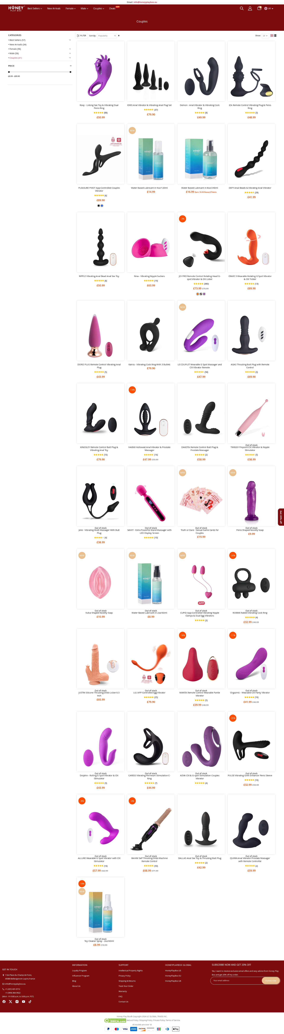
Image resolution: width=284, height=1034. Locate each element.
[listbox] (100, 205)
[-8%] (100, 829)
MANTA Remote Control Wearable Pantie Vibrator (199, 694)
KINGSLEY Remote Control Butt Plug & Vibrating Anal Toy (99, 449)
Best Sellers (17, 40)
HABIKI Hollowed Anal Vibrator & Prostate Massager (149, 449)
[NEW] (151, 158)
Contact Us (123, 1001)
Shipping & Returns (127, 981)
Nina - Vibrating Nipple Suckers (149, 276)
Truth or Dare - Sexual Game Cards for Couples (200, 531)
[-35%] (251, 746)
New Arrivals (18, 44)
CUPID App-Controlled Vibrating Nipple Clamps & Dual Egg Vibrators (199, 614)
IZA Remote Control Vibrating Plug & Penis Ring (250, 106)
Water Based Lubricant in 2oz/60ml (149, 612)
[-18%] (201, 663)
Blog (74, 981)
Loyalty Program (79, 970)
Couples (16, 57)
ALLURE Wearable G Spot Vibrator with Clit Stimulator (99, 860)
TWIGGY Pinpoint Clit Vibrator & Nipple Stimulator (250, 449)
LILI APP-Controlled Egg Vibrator (149, 692)
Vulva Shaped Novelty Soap (99, 612)
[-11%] (251, 663)
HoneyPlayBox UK (173, 981)
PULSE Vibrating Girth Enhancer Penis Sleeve (250, 775)
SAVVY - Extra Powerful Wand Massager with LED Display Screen (149, 531)
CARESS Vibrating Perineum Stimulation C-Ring (149, 777)
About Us (76, 986)
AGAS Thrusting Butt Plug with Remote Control (250, 366)
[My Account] (250, 9)
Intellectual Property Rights (131, 970)
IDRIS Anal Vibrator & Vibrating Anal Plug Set (149, 105)
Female (15, 48)
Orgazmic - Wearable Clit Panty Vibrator (250, 692)
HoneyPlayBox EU (173, 975)
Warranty (123, 991)
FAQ (120, 996)
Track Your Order (126, 986)
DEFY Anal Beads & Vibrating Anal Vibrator (250, 187)
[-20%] (251, 583)
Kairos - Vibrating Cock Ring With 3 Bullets (149, 364)
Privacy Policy (125, 975)
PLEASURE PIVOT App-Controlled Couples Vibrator (99, 189)
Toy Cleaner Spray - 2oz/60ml (99, 940)
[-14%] (151, 418)
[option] (99, 206)
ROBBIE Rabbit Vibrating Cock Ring (250, 612)
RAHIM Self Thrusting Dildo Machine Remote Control (149, 860)
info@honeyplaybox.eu (145, 2)
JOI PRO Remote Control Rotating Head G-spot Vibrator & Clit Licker (199, 278)
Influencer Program (80, 975)
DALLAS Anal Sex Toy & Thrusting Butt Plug (199, 858)
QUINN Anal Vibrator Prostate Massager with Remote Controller (250, 860)
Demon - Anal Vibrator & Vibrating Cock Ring (199, 106)
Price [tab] (11, 65)
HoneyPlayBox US (173, 970)
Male (14, 53)
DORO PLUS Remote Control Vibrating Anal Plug (99, 366)
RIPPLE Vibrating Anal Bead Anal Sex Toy (99, 276)
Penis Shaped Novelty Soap (249, 529)
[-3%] (201, 247)
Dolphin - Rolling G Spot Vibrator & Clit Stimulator (99, 777)
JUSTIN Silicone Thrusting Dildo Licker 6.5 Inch (99, 694)
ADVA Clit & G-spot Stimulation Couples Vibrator (199, 777)
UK (269, 8)
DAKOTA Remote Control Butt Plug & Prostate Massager (199, 449)
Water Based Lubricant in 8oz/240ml (199, 187)
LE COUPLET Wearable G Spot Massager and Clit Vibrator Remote (200, 366)
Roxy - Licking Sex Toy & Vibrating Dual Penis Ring (99, 106)
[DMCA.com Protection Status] (115, 1020)
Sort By (92, 35)
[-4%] (151, 829)
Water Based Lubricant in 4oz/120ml (149, 187)
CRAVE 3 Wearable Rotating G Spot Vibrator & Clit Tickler (250, 278)
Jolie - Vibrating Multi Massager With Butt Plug (99, 531)
